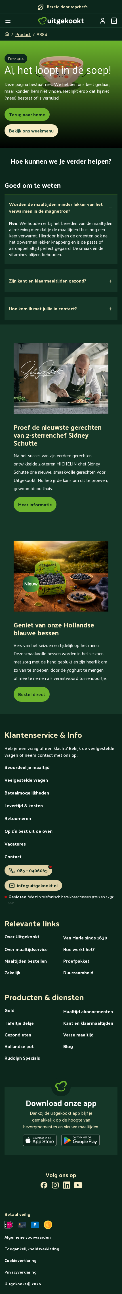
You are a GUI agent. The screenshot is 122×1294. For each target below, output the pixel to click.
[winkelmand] (114, 21)
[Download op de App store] (40, 1141)
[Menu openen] (8, 20)
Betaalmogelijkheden (27, 793)
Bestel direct (31, 694)
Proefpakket (76, 961)
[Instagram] (55, 1186)
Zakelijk (12, 972)
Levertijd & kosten (24, 805)
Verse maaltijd (78, 1034)
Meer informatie (35, 504)
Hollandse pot (19, 1046)
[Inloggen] (103, 21)
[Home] (61, 20)
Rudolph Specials (22, 1058)
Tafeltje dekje (19, 1023)
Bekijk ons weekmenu (31, 131)
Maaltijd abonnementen (88, 1011)
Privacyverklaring (21, 1272)
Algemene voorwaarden (28, 1237)
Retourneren (18, 818)
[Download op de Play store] (80, 1141)
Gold (9, 1010)
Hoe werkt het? (79, 949)
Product (23, 34)
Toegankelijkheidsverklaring (32, 1248)
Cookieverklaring (21, 1260)
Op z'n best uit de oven (28, 831)
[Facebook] (44, 1186)
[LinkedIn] (66, 1186)
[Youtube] (78, 1186)
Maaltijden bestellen (26, 961)
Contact (13, 856)
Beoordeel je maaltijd (27, 767)
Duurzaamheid (78, 972)
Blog (68, 1046)
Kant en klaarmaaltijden (88, 1023)
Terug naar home (27, 114)
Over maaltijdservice (26, 949)
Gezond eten (18, 1034)
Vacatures (15, 844)
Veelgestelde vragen (26, 780)
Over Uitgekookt (22, 936)
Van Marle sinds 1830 (85, 937)
